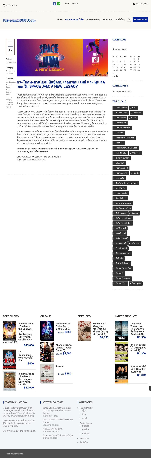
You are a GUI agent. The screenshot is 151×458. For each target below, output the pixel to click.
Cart (67, 3)
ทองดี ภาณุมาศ (122, 168)
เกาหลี (84, 418)
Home (60, 19)
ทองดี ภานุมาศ (121, 173)
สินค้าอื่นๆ (120, 19)
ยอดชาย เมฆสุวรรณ (123, 203)
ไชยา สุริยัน (136, 283)
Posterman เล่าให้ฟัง (74, 19)
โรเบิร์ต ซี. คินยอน (122, 263)
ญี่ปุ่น (84, 410)
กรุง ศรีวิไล (136, 153)
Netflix (133, 118)
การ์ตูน (8, 99)
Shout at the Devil (123, 128)
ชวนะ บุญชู (120, 163)
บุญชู (135, 183)
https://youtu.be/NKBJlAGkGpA (31, 160)
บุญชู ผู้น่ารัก (120, 188)
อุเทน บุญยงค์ (121, 243)
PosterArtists (121, 123)
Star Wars (120, 133)
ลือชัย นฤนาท (121, 213)
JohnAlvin (137, 113)
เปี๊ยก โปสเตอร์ (121, 248)
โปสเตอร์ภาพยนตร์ (123, 253)
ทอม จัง (136, 173)
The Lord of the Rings (125, 138)
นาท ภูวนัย (120, 178)
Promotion (108, 19)
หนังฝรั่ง (85, 425)
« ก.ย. (115, 75)
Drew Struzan (121, 108)
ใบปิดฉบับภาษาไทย (123, 268)
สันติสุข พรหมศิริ (122, 238)
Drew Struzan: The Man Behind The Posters (58, 421)
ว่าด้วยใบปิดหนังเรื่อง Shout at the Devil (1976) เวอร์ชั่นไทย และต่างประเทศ (57, 410)
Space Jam (8, 85)
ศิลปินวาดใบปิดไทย (123, 223)
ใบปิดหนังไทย (121, 283)
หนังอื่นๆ (85, 429)
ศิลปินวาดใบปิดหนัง (123, 218)
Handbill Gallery (86, 407)
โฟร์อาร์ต (119, 258)
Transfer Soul (121, 153)
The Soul (119, 143)
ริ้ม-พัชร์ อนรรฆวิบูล (123, 208)
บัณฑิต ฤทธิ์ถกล (122, 183)
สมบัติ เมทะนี (121, 228)
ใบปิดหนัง (9, 105)
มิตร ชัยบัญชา (121, 198)
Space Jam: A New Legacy (9, 93)
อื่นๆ (84, 414)
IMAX (134, 108)
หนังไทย (85, 433)
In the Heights (121, 113)
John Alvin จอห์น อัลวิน (53, 428)
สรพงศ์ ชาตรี (121, 233)
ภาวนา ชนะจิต (121, 193)
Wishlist (75, 3)
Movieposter (11, 82)
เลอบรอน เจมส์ (9, 103)
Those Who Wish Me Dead (126, 148)
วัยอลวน (135, 213)
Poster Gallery (93, 19)
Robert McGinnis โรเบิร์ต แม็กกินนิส (58, 435)
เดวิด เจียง (135, 243)
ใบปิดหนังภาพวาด (123, 278)
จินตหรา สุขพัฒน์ (122, 158)
